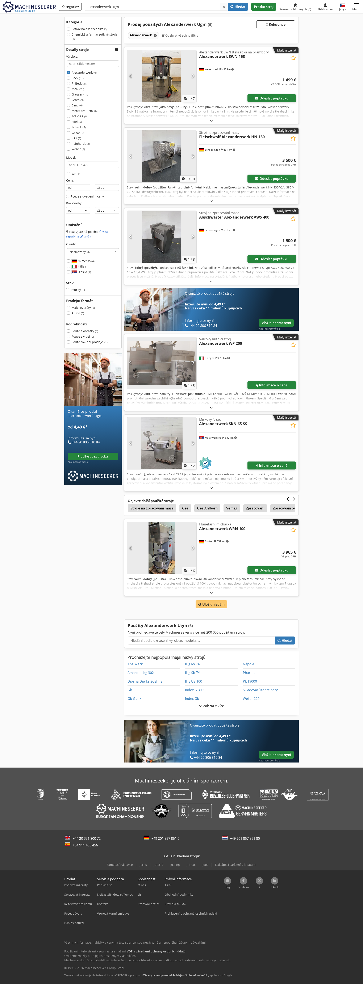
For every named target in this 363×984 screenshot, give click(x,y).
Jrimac (191, 865)
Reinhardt (81, 144)
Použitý (78, 290)
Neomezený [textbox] (80, 252)
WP (76, 174)
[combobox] (93, 251)
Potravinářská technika (89, 29)
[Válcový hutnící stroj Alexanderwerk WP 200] (161, 363)
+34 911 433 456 (85, 845)
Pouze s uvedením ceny (87, 196)
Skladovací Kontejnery (260, 690)
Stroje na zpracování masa (152, 508)
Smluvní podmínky (197, 975)
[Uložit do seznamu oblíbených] (293, 58)
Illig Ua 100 (193, 681)
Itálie (82, 266)
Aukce (78, 313)
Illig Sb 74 (192, 672)
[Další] (192, 76)
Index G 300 (194, 690)
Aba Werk (135, 664)
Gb (130, 690)
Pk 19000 (250, 681)
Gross (78, 100)
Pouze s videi (83, 336)
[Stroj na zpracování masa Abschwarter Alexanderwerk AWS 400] (161, 237)
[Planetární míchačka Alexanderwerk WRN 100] (161, 548)
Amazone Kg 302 (141, 672)
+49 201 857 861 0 (165, 838)
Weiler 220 (251, 698)
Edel (77, 122)
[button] (356, 7)
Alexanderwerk (84, 72)
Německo (86, 261)
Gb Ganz (134, 698)
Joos (205, 865)
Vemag (231, 508)
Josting (175, 865)
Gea (185, 508)
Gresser (80, 94)
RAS (76, 138)
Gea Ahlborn (207, 508)
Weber (78, 149)
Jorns (143, 865)
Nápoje (248, 664)
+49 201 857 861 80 (245, 838)
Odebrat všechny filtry (181, 35)
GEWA (78, 133)
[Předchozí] (130, 76)
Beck (78, 78)
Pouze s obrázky (85, 331)
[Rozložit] (211, 120)
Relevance (276, 24)
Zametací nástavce (120, 865)
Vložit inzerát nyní (276, 323)
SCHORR (79, 116)
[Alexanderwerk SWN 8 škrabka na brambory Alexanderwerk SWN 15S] (161, 76)
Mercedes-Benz (84, 111)
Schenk (79, 127)
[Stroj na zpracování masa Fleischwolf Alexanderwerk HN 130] (161, 156)
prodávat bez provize (93, 456)
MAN (78, 89)
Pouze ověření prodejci (90, 342)
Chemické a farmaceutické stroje (94, 36)
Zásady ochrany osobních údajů (163, 975)
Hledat (239, 6)
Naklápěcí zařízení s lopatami (235, 865)
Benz (77, 105)
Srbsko (84, 272)
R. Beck (79, 83)
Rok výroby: (74, 203)
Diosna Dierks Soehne (145, 681)
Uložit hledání (212, 604)
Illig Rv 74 (192, 664)
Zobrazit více (213, 706)
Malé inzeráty (83, 308)
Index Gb (192, 698)
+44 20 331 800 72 (87, 838)
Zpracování (255, 508)
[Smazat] (224, 7)
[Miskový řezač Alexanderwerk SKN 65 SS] (161, 443)
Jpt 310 (158, 865)
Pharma (249, 672)
